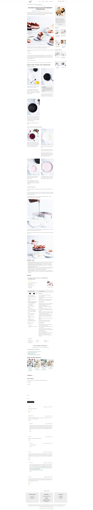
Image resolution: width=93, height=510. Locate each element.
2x (35, 293)
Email (28, 398)
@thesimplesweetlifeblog (35, 347)
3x (36, 293)
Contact (32, 498)
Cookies (46, 498)
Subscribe (51, 1)
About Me (46, 1)
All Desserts (31, 4)
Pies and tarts (46, 499)
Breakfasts (46, 501)
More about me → (60, 24)
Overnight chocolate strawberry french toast (34, 351)
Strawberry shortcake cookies (32, 352)
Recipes (43, 1)
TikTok (60, 498)
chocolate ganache (30, 58)
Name (28, 395)
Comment (28, 384)
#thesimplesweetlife (46, 347)
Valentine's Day (40, 4)
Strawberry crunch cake (31, 353)
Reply (29, 411)
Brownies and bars (46, 500)
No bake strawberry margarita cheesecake (34, 354)
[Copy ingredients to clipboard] (33, 291)
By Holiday (35, 4)
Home (39, 1)
